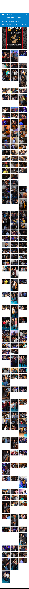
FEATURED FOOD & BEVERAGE (10, 21)
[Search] (27, 14)
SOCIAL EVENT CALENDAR (13, 17)
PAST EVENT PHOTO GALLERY (10, 24)
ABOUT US (9, 14)
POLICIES (24, 24)
